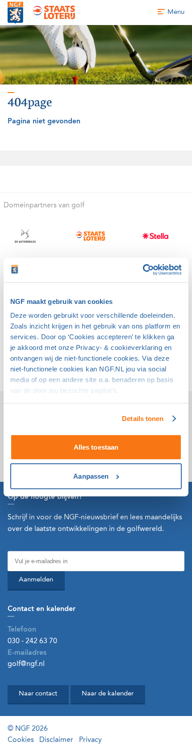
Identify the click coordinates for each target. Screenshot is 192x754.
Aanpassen (91, 476)
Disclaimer (56, 740)
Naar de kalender (108, 694)
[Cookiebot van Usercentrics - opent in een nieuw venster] (143, 269)
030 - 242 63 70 (32, 641)
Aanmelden (36, 580)
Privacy (90, 740)
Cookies (21, 740)
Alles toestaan (96, 447)
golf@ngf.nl (26, 664)
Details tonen (142, 418)
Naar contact (38, 694)
